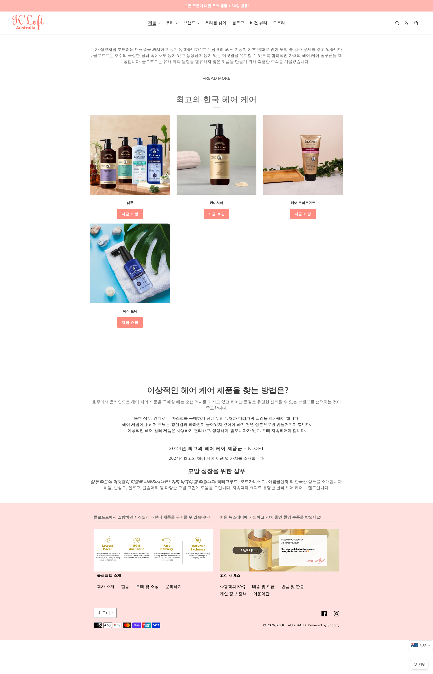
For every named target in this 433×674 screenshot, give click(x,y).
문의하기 (173, 586)
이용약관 (261, 593)
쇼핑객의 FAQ (232, 586)
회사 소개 (105, 586)
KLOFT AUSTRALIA (291, 625)
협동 (125, 586)
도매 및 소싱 (147, 586)
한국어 (104, 613)
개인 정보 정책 (233, 593)
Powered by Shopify (323, 625)
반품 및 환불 (292, 586)
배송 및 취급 (263, 586)
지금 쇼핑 (130, 214)
